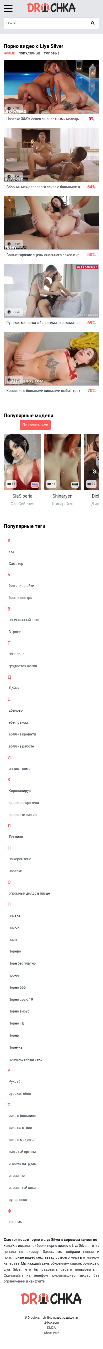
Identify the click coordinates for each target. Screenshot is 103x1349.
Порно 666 (17, 987)
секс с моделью (22, 1140)
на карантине (20, 859)
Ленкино (16, 837)
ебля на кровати (22, 734)
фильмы (15, 1222)
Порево (15, 951)
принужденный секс (25, 1059)
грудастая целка (23, 666)
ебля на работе (21, 746)
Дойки (14, 688)
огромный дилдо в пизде (29, 893)
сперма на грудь (22, 1164)
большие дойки (21, 586)
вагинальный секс (24, 620)
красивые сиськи (23, 815)
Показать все (35, 425)
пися (13, 939)
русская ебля (20, 1094)
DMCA (51, 1327)
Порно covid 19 (21, 999)
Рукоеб (14, 1082)
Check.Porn (51, 1333)
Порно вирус (19, 1011)
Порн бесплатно (22, 963)
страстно (17, 1176)
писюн (14, 927)
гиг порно (16, 654)
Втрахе (15, 632)
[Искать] (92, 23)
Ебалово (16, 710)
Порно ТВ (16, 1023)
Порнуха (15, 1047)
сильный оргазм (22, 1152)
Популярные (29, 53)
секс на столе (20, 1128)
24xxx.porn (51, 1322)
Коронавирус (20, 791)
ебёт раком (18, 722)
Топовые (51, 53)
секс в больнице (22, 1116)
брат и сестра (20, 598)
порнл (14, 975)
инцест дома (19, 769)
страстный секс (22, 1188)
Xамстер (16, 564)
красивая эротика (24, 803)
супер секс (18, 1200)
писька (14, 915)
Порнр (14, 1035)
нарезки (15, 871)
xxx (11, 552)
